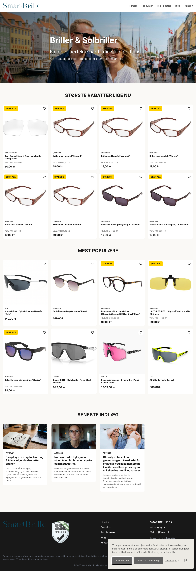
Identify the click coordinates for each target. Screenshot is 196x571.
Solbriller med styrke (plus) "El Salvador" (121, 224)
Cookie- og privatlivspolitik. (161, 552)
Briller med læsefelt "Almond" (67, 156)
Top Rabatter (164, 5)
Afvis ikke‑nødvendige (148, 560)
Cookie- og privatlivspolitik (162, 538)
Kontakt (189, 5)
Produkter (147, 5)
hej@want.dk (163, 532)
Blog (177, 5)
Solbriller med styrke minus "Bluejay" (23, 380)
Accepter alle (122, 560)
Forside (133, 5)
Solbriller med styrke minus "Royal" (70, 311)
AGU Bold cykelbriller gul (162, 380)
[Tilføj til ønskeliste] (44, 108)
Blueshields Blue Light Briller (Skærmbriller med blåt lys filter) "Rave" (120, 312)
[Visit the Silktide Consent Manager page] (185, 560)
